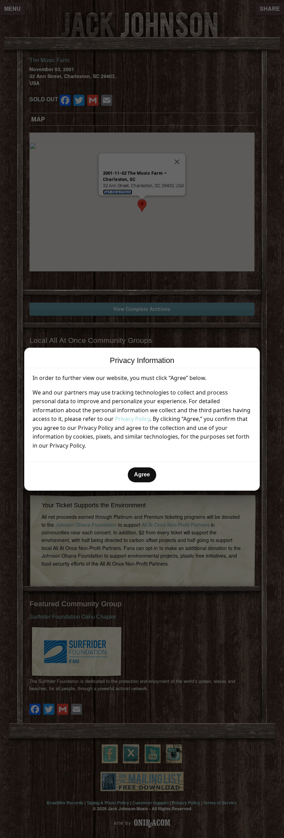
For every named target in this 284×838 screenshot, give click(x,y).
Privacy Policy (132, 419)
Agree (142, 474)
